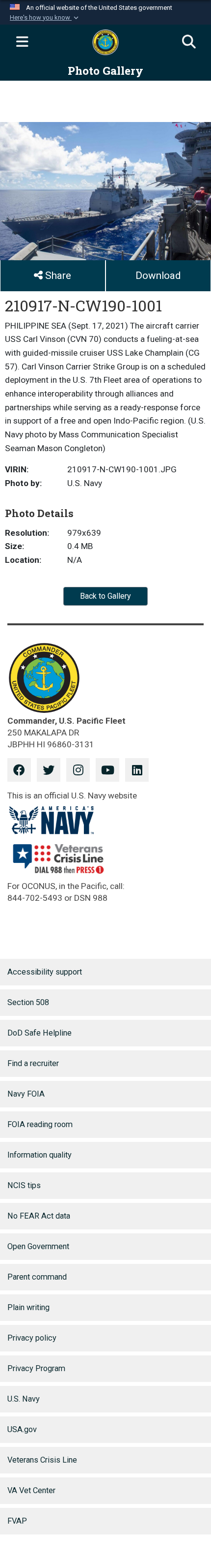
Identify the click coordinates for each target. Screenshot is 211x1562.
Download (158, 275)
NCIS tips (24, 1185)
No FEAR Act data (38, 1216)
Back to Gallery (105, 596)
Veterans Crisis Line (42, 1460)
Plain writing (28, 1307)
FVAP (17, 1521)
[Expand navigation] (22, 42)
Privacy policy (31, 1338)
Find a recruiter (33, 1063)
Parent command (37, 1277)
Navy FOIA (26, 1094)
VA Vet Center (31, 1490)
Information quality (39, 1155)
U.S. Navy (23, 1399)
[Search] (189, 42)
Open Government (38, 1246)
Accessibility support (44, 972)
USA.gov (22, 1429)
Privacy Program (36, 1368)
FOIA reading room (40, 1124)
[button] (45, 18)
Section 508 (28, 1002)
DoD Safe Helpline (39, 1033)
